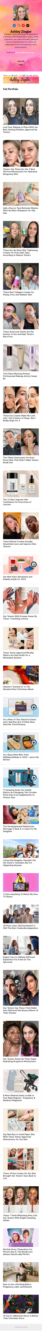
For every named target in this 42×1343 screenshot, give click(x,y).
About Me (21, 61)
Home (21, 65)
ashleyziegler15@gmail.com (24, 52)
